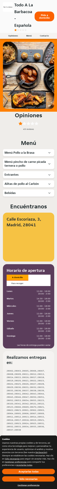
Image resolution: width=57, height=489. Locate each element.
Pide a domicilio (44, 16)
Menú (29, 35)
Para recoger (17, 283)
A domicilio (17, 277)
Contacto (44, 35)
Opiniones (13, 35)
